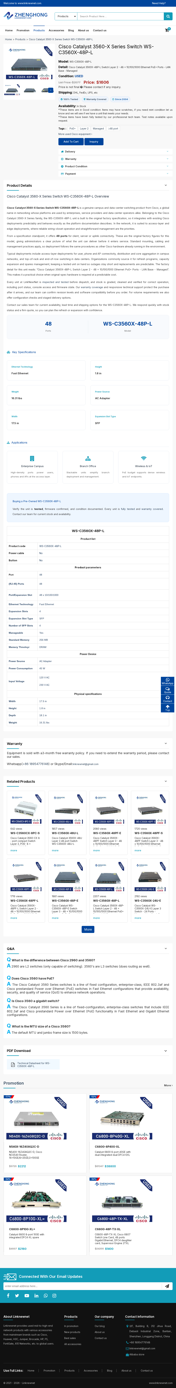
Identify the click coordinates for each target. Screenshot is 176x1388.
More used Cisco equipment (74, 134)
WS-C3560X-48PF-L (24, 900)
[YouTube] (27, 1295)
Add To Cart (71, 141)
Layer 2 (84, 128)
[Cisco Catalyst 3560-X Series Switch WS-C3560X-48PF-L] (25, 877)
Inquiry (94, 141)
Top (167, 710)
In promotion (71, 1326)
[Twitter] (17, 1295)
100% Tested (70, 99)
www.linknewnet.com (161, 1382)
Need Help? (159, 3)
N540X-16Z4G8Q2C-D (24, 1146)
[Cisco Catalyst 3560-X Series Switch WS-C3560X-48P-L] (108, 877)
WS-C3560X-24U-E (148, 900)
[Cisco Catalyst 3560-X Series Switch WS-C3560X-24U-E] (150, 877)
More (88, 929)
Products (39, 30)
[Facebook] (9, 1295)
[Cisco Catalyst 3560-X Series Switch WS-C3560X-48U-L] (67, 809)
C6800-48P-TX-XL (108, 1229)
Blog (71, 30)
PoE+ (73, 128)
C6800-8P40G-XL (107, 1146)
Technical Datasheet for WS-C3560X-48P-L (33, 1065)
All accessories (72, 1344)
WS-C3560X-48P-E (65, 900)
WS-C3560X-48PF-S (149, 833)
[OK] (167, 1286)
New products (72, 1332)
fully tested (128, 508)
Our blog (100, 1326)
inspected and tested (55, 282)
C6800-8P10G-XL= (22, 1229)
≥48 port (113, 128)
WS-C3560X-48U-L (65, 833)
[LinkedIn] (37, 1295)
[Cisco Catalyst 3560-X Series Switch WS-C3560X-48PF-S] (150, 809)
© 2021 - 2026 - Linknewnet (19, 1382)
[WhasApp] (46, 1295)
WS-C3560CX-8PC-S (25, 833)
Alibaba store (136, 1354)
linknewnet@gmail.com (85, 764)
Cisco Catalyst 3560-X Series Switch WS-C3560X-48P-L (61, 39)
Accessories (56, 30)
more (13, 850)
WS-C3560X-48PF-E (107, 833)
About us (83, 30)
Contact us (99, 30)
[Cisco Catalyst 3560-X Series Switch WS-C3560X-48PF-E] (108, 809)
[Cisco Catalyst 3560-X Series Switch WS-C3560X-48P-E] (67, 877)
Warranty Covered (96, 99)
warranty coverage (92, 287)
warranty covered (152, 508)
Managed (98, 128)
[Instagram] (55, 1295)
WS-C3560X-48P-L (106, 900)
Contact (167, 701)
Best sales (70, 1338)
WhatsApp (167, 683)
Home (9, 30)
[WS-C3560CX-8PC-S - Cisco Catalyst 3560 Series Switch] (25, 809)
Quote (167, 692)
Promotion (23, 30)
